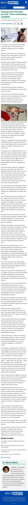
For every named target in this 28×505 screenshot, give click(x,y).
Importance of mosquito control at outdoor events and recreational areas (14, 450)
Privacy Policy (14, 503)
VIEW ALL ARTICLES (6, 457)
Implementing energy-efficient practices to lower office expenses (12, 446)
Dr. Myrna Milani (6, 20)
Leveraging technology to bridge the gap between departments (13, 441)
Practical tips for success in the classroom (11, 454)
